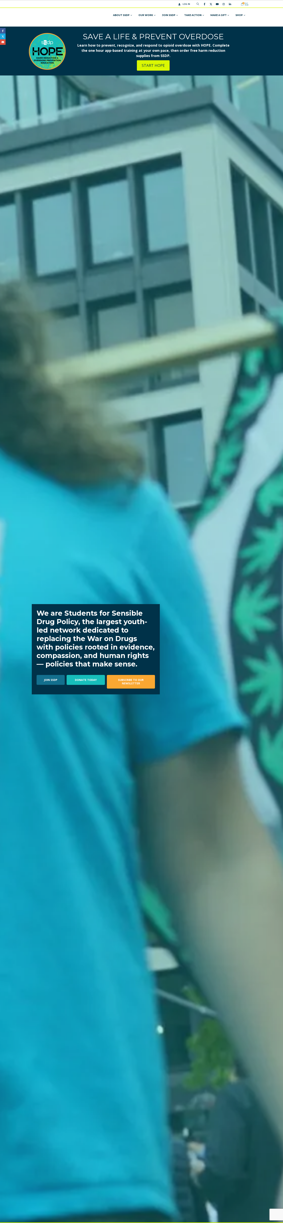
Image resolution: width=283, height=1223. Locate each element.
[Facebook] (204, 4)
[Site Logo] (49, 15)
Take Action (193, 15)
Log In (186, 4)
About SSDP (121, 15)
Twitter (3, 36)
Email (3, 42)
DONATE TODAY (86, 680)
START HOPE (153, 65)
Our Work (145, 15)
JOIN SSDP (50, 680)
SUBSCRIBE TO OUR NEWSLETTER (131, 681)
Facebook (3, 30)
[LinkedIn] (230, 4)
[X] (211, 4)
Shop (239, 15)
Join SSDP (168, 15)
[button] (197, 4)
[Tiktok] (236, 4)
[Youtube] (217, 4)
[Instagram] (223, 4)
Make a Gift (218, 15)
